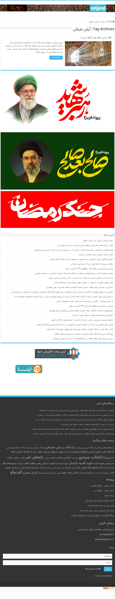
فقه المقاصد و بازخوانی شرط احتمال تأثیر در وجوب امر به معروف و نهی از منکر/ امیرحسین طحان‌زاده (73, 250)
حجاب (9, 458)
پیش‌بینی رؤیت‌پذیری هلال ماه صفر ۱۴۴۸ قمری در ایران (91, 306)
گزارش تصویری (30, 473)
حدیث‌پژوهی (109, 463)
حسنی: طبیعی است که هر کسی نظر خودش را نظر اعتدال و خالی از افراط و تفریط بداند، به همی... (75, 415)
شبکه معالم (109, 495)
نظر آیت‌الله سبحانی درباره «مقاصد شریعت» (95, 254)
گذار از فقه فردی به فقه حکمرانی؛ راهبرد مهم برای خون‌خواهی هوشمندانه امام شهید (79, 329)
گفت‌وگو (16, 472)
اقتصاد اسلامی (22, 452)
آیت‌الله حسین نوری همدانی (85, 447)
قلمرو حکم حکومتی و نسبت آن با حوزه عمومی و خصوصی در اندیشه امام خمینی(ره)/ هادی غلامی (74, 324)
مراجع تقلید (15, 467)
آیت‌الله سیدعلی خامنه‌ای (60, 447)
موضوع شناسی (104, 473)
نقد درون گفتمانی (92, 472)
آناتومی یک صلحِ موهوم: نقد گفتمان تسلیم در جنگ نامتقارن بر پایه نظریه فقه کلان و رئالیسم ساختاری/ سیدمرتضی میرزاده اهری (62, 292)
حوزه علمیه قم (62, 463)
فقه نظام (68, 468)
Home (110, 21)
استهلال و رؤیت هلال (47, 452)
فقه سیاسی (75, 467)
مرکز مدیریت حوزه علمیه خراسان (101, 505)
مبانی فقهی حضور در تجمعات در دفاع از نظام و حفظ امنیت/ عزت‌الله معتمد (83, 282)
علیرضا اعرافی (104, 467)
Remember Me (91, 569)
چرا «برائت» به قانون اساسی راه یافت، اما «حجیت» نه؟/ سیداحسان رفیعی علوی (81, 278)
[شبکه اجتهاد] (57, 8)
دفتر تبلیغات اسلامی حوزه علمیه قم (100, 500)
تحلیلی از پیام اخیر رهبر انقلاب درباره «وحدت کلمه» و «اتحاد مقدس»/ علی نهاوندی (80, 287)
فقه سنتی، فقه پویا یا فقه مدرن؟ (96, 38)
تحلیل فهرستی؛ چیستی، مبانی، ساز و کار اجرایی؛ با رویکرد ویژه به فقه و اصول (82, 320)
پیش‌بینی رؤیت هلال (45, 473)
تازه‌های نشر (34, 457)
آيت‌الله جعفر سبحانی (105, 447)
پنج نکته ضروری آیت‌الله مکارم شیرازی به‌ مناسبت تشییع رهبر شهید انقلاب (83, 334)
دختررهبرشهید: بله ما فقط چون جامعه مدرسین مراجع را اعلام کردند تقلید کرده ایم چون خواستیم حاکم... (72, 429)
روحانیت (19, 463)
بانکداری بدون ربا (49, 458)
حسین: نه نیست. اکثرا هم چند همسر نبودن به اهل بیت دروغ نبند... (86, 424)
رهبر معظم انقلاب (32, 463)
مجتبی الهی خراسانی (57, 468)
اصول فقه (33, 452)
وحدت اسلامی (78, 473)
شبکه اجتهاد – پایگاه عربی (103, 490)
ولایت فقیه (66, 473)
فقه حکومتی (85, 467)
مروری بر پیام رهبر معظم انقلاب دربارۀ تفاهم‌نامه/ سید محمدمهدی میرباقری (83, 338)
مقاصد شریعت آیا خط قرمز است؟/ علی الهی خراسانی (92, 264)
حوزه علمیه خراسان (81, 463)
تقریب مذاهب (19, 457)
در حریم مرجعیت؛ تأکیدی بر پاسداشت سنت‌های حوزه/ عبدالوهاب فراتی (85, 301)
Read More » (56, 57)
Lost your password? (103, 575)
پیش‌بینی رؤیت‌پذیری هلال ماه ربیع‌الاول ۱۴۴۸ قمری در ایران (89, 268)
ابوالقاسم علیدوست (78, 452)
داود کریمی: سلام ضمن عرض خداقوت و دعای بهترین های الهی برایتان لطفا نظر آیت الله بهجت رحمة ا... (73, 433)
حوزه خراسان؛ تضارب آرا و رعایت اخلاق (98, 240)
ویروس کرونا (56, 473)
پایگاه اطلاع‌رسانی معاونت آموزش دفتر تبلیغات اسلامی (92, 515)
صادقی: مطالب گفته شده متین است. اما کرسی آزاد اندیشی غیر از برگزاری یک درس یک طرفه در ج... (74, 419)
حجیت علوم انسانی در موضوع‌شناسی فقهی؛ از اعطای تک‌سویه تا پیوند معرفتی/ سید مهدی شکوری (74, 273)
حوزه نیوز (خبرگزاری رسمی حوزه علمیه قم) (97, 510)
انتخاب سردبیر (90, 457)
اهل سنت (74, 458)
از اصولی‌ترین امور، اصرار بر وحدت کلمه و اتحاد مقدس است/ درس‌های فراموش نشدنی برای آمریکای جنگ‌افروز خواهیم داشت (63, 296)
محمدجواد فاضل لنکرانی (29, 467)
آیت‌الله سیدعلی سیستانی (36, 447)
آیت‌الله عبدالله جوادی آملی (16, 447)
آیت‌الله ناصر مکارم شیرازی (101, 452)
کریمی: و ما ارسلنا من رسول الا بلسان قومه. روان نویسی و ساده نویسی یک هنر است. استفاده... (76, 410)
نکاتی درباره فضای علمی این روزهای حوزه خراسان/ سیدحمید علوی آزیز (85, 245)
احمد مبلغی (63, 452)
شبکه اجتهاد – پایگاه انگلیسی (102, 485)
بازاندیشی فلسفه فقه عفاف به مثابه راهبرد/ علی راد (92, 315)
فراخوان (95, 468)
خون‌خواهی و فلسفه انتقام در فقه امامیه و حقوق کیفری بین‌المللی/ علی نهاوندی (81, 310)
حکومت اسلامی (48, 463)
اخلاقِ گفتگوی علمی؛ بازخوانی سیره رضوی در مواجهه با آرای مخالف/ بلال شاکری (81, 259)
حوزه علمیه (98, 463)
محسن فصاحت (44, 467)
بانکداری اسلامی (63, 458)
